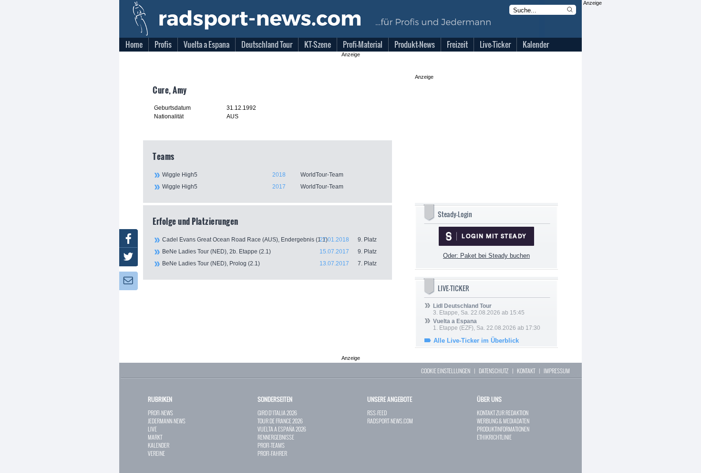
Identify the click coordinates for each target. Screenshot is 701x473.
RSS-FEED (377, 413)
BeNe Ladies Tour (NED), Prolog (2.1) (269, 263)
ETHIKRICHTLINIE (494, 437)
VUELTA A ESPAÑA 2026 (282, 429)
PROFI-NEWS (160, 413)
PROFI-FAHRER (272, 453)
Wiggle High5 (252, 174)
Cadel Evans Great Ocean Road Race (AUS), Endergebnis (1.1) (269, 239)
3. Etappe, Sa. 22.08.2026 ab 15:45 (479, 309)
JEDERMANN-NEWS (167, 421)
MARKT (155, 437)
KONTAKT (526, 371)
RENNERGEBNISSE (276, 437)
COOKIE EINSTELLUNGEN (445, 371)
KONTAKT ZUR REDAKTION (502, 413)
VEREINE (156, 453)
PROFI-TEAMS (271, 445)
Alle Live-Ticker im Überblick (476, 340)
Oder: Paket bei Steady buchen (486, 255)
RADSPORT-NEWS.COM (390, 421)
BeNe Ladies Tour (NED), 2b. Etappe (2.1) (269, 251)
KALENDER (158, 445)
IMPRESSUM (557, 371)
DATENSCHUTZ (493, 371)
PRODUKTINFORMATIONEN (503, 429)
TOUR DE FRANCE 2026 (280, 421)
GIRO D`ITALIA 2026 (277, 413)
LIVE (152, 429)
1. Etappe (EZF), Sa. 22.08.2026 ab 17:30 (486, 324)
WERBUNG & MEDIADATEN (503, 421)
